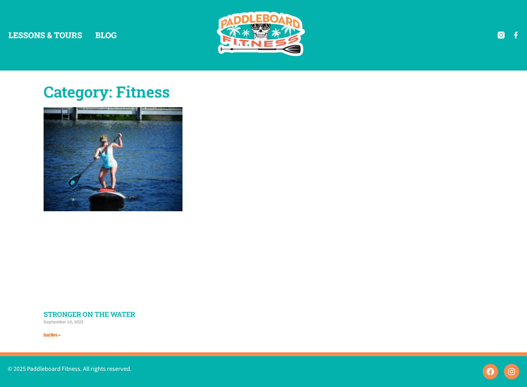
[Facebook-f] (515, 35)
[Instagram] (511, 371)
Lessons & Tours (45, 35)
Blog (106, 35)
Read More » (52, 335)
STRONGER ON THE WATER (89, 314)
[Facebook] (490, 371)
